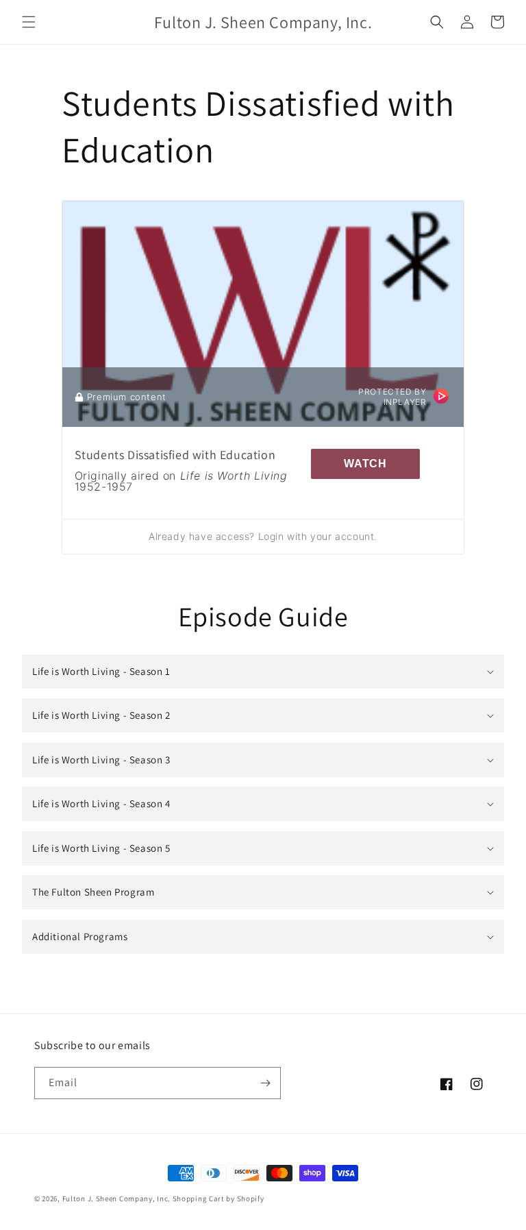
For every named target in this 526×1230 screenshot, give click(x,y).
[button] (29, 22)
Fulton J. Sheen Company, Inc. (116, 1198)
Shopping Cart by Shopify (218, 1198)
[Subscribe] (265, 1083)
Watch (365, 463)
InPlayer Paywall (441, 396)
